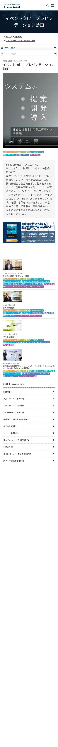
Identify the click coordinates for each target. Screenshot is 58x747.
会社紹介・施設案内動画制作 (15, 419)
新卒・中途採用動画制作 (13, 460)
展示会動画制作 (10, 426)
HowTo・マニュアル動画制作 (16, 440)
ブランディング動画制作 (13, 405)
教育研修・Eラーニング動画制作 (17, 453)
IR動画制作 (8, 447)
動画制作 (7, 391)
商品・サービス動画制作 (13, 398)
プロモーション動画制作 (13, 412)
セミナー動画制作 (10, 433)
